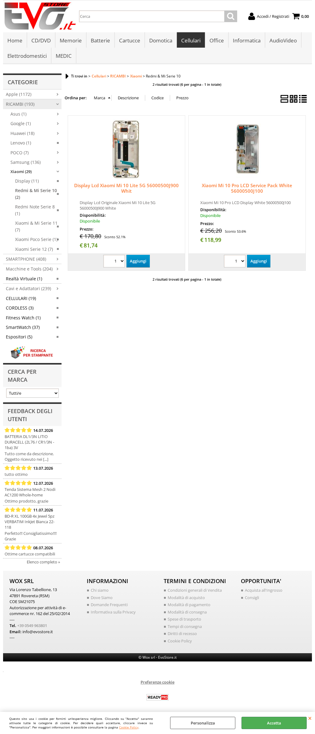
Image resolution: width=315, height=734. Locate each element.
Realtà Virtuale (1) (24, 279)
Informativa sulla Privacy (113, 612)
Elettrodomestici (27, 55)
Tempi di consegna (185, 626)
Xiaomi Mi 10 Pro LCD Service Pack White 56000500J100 (247, 188)
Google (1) (20, 123)
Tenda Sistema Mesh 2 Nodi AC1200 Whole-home (30, 492)
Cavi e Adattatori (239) (28, 288)
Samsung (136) (25, 162)
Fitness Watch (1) (23, 318)
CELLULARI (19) (21, 298)
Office (216, 40)
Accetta (274, 723)
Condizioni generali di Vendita (195, 590)
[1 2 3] (235, 262)
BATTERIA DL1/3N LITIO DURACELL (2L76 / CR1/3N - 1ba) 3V (29, 442)
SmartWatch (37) (23, 327)
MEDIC (64, 55)
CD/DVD (41, 40)
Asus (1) (18, 114)
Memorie (71, 40)
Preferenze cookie (157, 682)
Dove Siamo (102, 597)
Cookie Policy (128, 727)
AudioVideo (283, 40)
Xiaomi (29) (21, 171)
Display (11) (27, 181)
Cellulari (191, 40)
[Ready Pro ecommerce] (157, 697)
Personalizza (203, 723)
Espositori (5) (19, 337)
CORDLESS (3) (20, 308)
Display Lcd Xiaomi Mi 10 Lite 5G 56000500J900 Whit (126, 188)
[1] (114, 262)
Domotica (160, 40)
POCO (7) (19, 153)
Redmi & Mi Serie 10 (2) (36, 193)
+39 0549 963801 (32, 625)
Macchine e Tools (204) (29, 269)
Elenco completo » (43, 562)
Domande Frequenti (109, 604)
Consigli (252, 597)
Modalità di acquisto (186, 597)
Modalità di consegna (187, 612)
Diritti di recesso (182, 633)
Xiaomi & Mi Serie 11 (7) (36, 226)
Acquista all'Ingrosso (263, 590)
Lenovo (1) (20, 143)
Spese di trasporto (184, 619)
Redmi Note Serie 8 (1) (35, 210)
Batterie (100, 40)
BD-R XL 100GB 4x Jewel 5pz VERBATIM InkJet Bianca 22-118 (29, 521)
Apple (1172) (18, 94)
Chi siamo (100, 590)
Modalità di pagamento (189, 604)
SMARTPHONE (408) (26, 259)
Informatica (247, 40)
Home (14, 40)
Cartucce (129, 40)
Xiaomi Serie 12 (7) (34, 249)
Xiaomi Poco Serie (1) (36, 239)
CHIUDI (310, 718)
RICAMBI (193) (20, 104)
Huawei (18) (22, 133)
